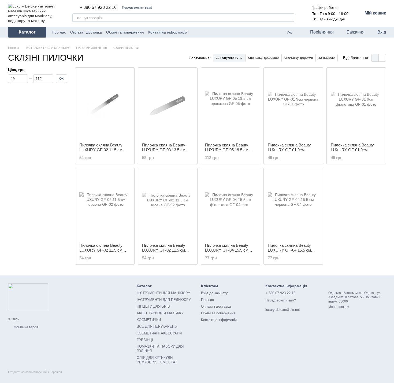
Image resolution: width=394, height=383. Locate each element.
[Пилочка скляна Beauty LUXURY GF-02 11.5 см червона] (104, 205)
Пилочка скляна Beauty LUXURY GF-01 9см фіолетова (352, 150)
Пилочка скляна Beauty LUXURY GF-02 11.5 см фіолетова (100, 150)
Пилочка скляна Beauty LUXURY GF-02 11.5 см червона (100, 250)
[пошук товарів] (290, 17)
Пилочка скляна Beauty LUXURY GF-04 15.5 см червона (289, 250)
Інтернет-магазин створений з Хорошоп (35, 372)
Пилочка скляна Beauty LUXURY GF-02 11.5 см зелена (163, 250)
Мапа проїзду (338, 307)
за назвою (326, 58)
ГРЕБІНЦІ (145, 340)
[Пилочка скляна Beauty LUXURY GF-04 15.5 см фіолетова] (230, 205)
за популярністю (229, 58)
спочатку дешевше (263, 58)
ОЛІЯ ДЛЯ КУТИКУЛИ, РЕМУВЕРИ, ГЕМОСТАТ (157, 360)
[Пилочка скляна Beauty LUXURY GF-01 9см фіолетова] (356, 105)
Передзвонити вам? (137, 7)
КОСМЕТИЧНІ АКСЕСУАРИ (159, 333)
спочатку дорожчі (298, 58)
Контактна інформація (167, 32)
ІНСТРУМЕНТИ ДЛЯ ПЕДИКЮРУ (164, 300)
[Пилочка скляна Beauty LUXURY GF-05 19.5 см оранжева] (230, 105)
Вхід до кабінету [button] (214, 293)
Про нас (59, 32)
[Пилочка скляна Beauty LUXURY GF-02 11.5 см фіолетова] (104, 105)
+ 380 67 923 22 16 (98, 7)
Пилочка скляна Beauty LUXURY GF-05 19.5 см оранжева (226, 150)
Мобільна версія (26, 327)
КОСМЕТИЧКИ (149, 320)
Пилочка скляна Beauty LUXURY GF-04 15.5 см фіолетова (226, 250)
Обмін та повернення (125, 32)
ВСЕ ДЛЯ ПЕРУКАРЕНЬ (157, 327)
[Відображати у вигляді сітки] (375, 57)
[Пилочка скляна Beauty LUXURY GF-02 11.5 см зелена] (167, 205)
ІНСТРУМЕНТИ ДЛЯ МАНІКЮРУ (163, 293)
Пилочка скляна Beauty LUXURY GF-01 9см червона (289, 150)
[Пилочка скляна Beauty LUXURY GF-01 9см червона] (293, 105)
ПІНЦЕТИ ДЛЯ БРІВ (153, 306)
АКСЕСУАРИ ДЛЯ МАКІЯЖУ (160, 313)
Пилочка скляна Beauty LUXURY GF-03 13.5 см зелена (163, 150)
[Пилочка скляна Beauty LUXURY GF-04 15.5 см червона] (293, 205)
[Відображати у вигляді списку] (382, 57)
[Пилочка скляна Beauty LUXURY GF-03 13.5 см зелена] (167, 105)
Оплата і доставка (86, 32)
